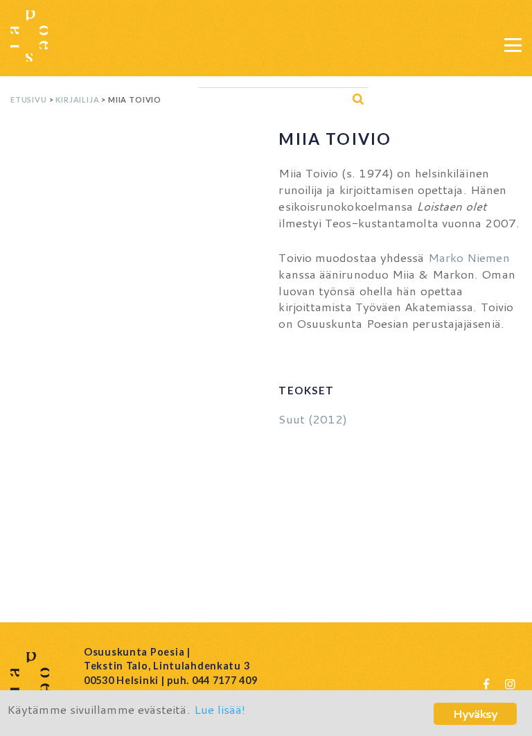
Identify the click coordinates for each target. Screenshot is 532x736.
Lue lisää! (220, 709)
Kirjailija (77, 99)
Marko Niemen (469, 257)
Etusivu (28, 99)
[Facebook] (486, 683)
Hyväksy (475, 713)
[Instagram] (510, 683)
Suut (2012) (312, 418)
